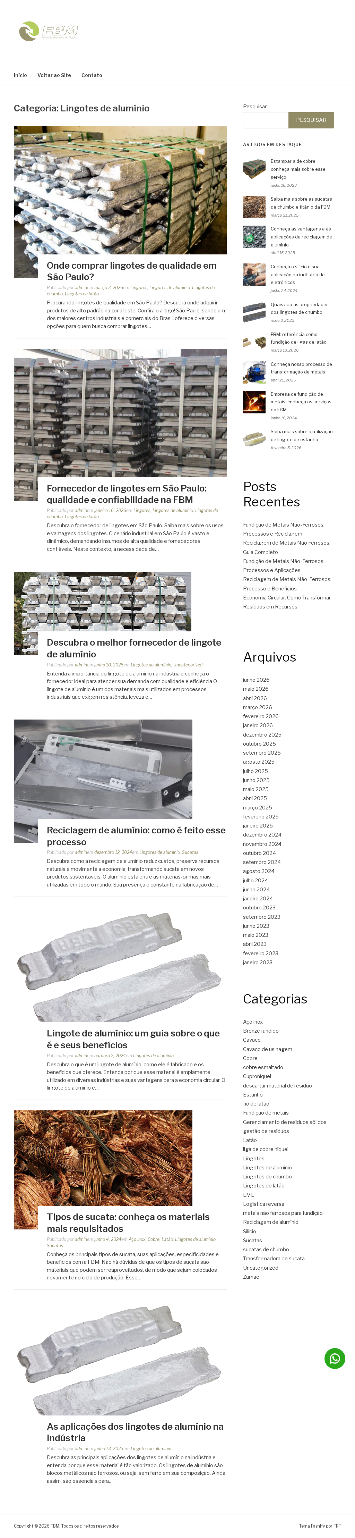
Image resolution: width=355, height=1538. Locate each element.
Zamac (251, 1277)
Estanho (253, 1095)
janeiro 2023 (257, 962)
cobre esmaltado (263, 1067)
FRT (337, 1526)
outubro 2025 (259, 744)
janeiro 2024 (258, 899)
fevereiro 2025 (261, 817)
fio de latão (256, 1104)
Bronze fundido (261, 1031)
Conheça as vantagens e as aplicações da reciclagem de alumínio (301, 236)
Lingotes (138, 287)
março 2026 (257, 707)
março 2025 (257, 808)
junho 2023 (256, 926)
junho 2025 (256, 780)
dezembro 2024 (262, 835)
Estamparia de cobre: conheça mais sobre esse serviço (298, 169)
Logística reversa (263, 1204)
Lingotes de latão (82, 293)
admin (81, 287)
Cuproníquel (257, 1076)
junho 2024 (256, 889)
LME (248, 1195)
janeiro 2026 (258, 725)
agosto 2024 (259, 871)
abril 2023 (255, 944)
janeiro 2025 (258, 826)
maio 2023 (255, 935)
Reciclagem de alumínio (270, 1222)
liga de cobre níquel (265, 1149)
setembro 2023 (261, 917)
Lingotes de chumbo (267, 1177)
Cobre (153, 1239)
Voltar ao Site (54, 75)
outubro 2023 (259, 908)
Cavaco (252, 1040)
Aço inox (137, 1239)
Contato (91, 75)
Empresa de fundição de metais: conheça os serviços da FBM (301, 402)
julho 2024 (255, 880)
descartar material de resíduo (277, 1086)
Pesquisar (255, 106)
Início (20, 75)
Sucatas (190, 852)
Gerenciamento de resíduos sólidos (285, 1122)
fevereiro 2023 (260, 953)
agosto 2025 (259, 762)
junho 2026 (256, 680)
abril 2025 (255, 798)
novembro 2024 (262, 844)
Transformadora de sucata (274, 1258)
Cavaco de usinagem (267, 1049)
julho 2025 (255, 771)
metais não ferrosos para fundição (283, 1213)
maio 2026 (256, 689)
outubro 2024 (259, 853)
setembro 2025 (262, 753)
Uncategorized (187, 664)
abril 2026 (255, 698)
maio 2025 (256, 789)
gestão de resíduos (266, 1131)
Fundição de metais (266, 1113)
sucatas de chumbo (266, 1249)
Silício (249, 1231)
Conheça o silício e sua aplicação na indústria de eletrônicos (298, 274)
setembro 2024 (262, 862)
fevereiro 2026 (261, 716)
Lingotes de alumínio (169, 287)
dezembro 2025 (262, 735)
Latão (167, 1239)
